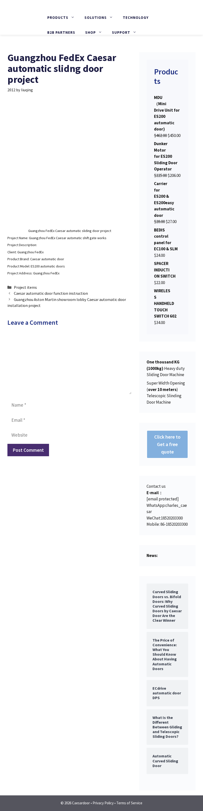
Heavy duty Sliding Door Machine (166, 368)
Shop (90, 32)
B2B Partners (61, 32)
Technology (136, 17)
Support (121, 32)
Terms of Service (129, 803)
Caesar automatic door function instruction (51, 293)
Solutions (95, 17)
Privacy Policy (103, 803)
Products (57, 17)
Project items (25, 287)
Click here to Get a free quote (167, 444)
